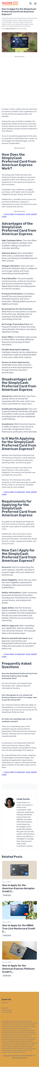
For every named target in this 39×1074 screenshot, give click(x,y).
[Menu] (35, 3)
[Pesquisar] (30, 3)
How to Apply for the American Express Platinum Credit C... (18, 968)
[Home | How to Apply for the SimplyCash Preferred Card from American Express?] (10, 3)
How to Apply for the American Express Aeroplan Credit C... (18, 888)
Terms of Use (7, 1012)
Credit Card (7, 895)
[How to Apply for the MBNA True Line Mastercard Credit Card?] (19, 919)
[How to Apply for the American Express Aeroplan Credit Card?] (19, 879)
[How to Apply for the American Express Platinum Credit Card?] (19, 959)
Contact (5, 1008)
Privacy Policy (7, 1010)
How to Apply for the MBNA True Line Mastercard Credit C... (18, 928)
